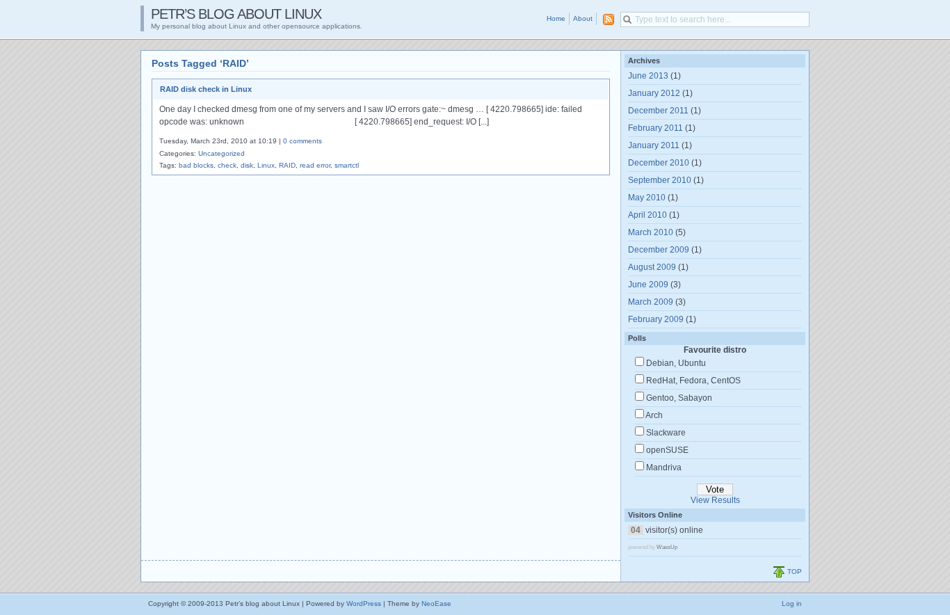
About (583, 18)
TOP (794, 571)
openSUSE (667, 450)
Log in (792, 603)
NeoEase (436, 603)
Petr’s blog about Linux (236, 14)
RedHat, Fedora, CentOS (693, 380)
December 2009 (658, 250)
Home (556, 18)
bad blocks (196, 165)
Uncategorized (221, 153)
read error (315, 165)
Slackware (666, 433)
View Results (715, 500)
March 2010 (650, 232)
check (227, 165)
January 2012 (654, 93)
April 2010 (647, 215)
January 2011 (653, 145)
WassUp (667, 547)
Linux (266, 165)
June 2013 (648, 76)
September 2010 (659, 180)
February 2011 (655, 128)
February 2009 (656, 319)
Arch (654, 415)
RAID (287, 165)
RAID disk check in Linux (206, 89)
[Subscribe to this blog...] (606, 19)
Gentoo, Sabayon (679, 398)
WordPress (363, 603)
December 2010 (658, 163)
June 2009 (648, 284)
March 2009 (650, 302)
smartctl (347, 165)
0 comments (302, 141)
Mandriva (664, 467)
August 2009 (652, 267)
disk (247, 165)
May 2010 (647, 197)
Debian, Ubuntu (676, 363)
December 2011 (658, 110)
